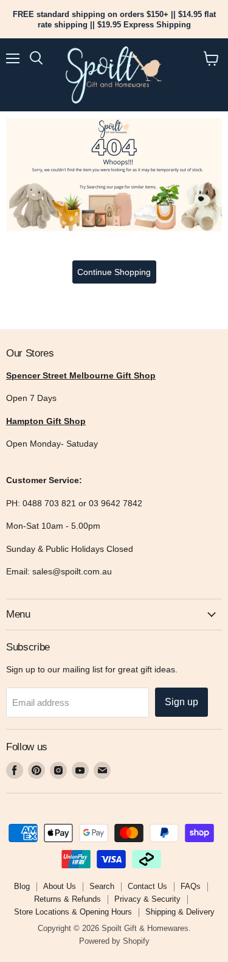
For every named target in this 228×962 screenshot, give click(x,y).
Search (101, 886)
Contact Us (147, 886)
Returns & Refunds (67, 899)
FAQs (191, 886)
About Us (59, 886)
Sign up (181, 702)
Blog (22, 886)
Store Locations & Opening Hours (73, 911)
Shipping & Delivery (180, 911)
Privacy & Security (147, 899)
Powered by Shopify (114, 941)
